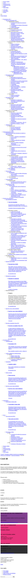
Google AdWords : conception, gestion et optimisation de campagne (19, 157)
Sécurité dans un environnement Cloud (19, 56)
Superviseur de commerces (16, 439)
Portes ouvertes (9, 372)
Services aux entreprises (8, 198)
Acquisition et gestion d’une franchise (18, 71)
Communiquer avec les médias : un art (19, 235)
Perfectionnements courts (8, 131)
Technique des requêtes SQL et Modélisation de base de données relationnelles (17, 161)
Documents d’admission (16, 129)
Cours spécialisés (9, 179)
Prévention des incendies (16, 46)
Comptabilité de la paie (15, 145)
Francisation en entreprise (16, 218)
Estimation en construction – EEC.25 (18, 122)
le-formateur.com (14, 178)
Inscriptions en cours (10, 184)
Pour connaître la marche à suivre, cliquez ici (17, 351)
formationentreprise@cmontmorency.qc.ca (9, 522)
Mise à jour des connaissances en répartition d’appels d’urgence (17, 251)
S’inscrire (10, 320)
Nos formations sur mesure (11, 199)
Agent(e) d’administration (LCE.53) (18, 440)
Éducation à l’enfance (15, 34)
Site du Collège (6, 1)
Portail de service (6, 4)
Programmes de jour (10, 75)
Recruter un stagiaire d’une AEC (12, 323)
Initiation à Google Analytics (17, 159)
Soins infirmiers (14, 92)
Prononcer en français (15, 230)
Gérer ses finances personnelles (17, 175)
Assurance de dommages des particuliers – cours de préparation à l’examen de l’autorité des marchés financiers (18, 63)
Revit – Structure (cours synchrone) (18, 167)
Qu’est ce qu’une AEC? (16, 127)
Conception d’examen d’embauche (18, 236)
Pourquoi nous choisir (10, 261)
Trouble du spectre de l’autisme (17, 40)
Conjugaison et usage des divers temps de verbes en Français (19, 224)
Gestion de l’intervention (16, 239)
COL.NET (5, 9)
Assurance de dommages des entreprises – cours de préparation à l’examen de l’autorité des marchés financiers (20, 68)
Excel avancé (13, 137)
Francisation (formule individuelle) (18, 220)
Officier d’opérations (15, 44)
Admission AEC (9, 124)
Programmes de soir (10, 97)
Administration (11, 172)
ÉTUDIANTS (6, 340)
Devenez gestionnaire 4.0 (16, 52)
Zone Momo (5, 11)
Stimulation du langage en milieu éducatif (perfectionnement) (17, 39)
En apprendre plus (12, 273)
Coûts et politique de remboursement (13, 353)
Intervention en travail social (17, 32)
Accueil (2, 454)
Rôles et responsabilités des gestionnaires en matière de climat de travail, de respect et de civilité (18, 214)
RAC (4, 415)
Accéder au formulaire (13, 289)
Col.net (2, 15)
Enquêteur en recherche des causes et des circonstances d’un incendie (18, 182)
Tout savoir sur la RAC (10, 416)
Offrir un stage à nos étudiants (9, 573)
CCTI (4, 2)
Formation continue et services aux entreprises (14, 454)
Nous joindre (5, 7)
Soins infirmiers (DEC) (15, 37)
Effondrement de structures (16, 237)
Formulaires (8, 361)
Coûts (12, 130)
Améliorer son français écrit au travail (18, 147)
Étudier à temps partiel (15, 357)
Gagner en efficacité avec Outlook (18, 140)
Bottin (4, 6)
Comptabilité (13, 26)
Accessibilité (5, 572)
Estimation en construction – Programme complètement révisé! (18, 100)
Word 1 (12, 139)
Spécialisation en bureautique (17, 437)
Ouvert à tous (8, 171)
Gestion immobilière (15, 27)
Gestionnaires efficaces (15, 51)
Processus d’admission (15, 128)
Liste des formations (15, 455)
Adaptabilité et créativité (16, 216)
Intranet (4, 12)
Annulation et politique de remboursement (16, 360)
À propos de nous (6, 5)
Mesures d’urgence (7, 574)
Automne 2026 (11, 185)
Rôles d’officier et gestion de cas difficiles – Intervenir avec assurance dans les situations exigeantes (18, 246)
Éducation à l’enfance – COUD (17, 33)
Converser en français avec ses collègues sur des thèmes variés (17, 229)
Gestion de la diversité (15, 211)
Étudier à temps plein (15, 355)
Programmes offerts (10, 432)
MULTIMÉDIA (11, 168)
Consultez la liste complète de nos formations (17, 254)
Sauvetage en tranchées (16, 248)
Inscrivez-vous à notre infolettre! (12, 308)
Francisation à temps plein (11, 401)
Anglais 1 (13, 148)
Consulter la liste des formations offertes (16, 208)
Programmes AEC (7, 19)
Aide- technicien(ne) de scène (18, 73)
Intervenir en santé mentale (16, 35)
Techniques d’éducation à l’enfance (18, 443)
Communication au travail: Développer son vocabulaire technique (19, 226)
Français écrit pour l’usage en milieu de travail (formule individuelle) (19, 222)
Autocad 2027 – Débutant (16, 166)
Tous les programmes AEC (11, 20)
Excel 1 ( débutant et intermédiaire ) (18, 136)
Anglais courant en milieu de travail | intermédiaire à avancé (18, 195)
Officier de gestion (15, 45)
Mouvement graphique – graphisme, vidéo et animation (18, 58)
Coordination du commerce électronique (19, 25)
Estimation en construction (16, 29)
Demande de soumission (11, 276)
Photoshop (13, 169)
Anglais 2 (13, 149)
